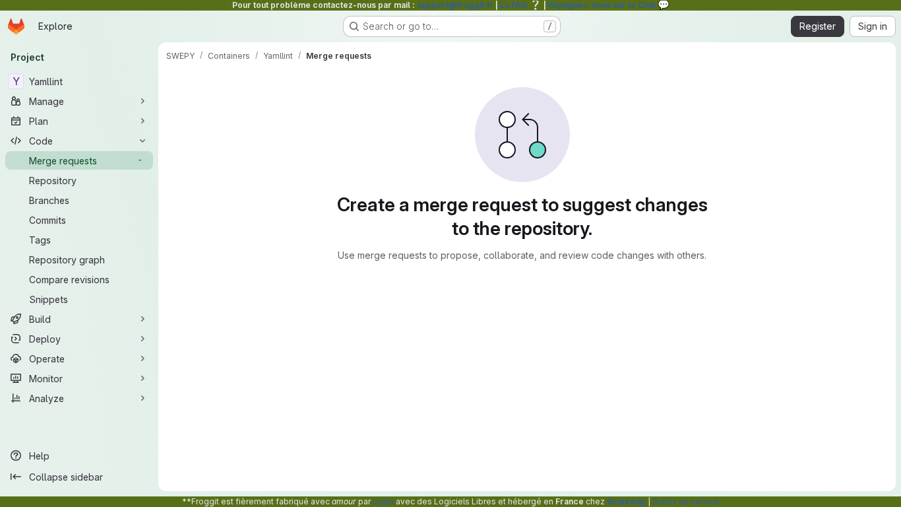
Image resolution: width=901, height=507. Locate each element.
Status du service (686, 501)
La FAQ (521, 5)
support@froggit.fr (455, 5)
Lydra (383, 501)
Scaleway (626, 501)
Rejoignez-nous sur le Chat (608, 5)
